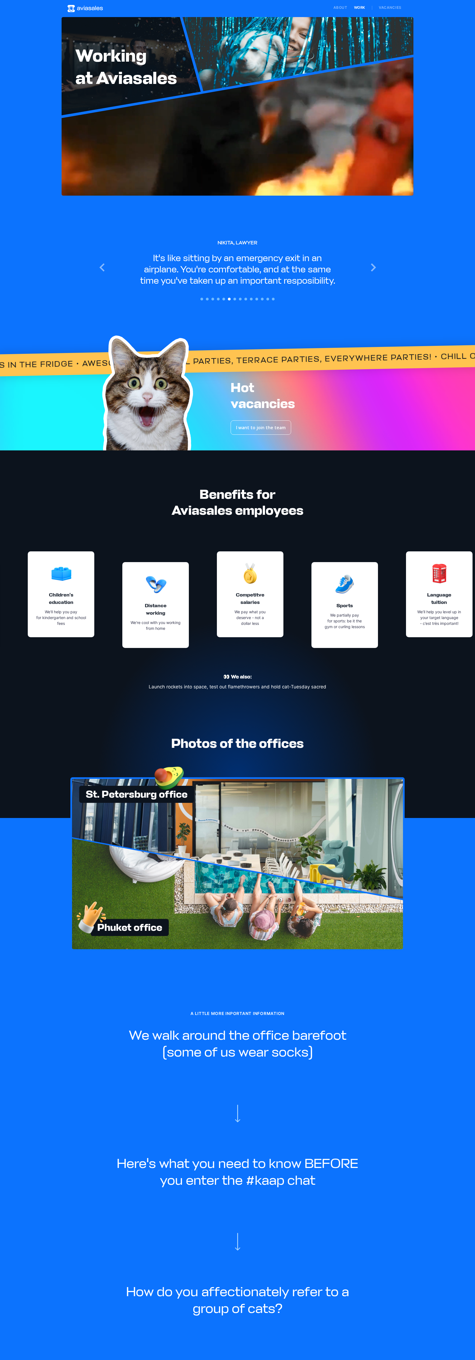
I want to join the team (261, 428)
